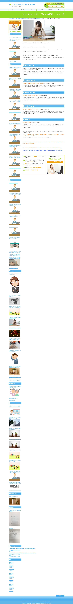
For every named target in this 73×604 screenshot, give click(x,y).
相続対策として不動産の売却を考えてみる (15, 296)
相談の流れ (23, 9)
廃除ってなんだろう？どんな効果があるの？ (15, 79)
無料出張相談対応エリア (13, 496)
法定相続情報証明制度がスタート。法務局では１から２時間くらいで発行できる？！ (15, 194)
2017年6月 (11, 570)
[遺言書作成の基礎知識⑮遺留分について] (14, 117)
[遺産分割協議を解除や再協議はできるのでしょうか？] (14, 392)
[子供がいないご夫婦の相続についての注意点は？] (14, 358)
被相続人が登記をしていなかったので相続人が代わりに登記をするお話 (15, 307)
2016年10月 (11, 577)
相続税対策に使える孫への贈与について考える (15, 461)
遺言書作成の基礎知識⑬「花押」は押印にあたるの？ (14, 135)
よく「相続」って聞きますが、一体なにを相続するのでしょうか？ (15, 255)
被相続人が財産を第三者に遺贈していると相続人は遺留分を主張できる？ (15, 380)
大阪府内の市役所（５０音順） (15, 556)
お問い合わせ (59, 9)
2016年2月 (11, 584)
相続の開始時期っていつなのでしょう (15, 328)
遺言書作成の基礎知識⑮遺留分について (15, 112)
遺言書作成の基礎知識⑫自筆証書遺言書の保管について (15, 146)
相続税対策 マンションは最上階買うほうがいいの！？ (15, 418)
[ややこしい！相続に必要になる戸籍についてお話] (14, 322)
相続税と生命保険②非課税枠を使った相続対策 (15, 429)
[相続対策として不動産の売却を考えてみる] (14, 301)
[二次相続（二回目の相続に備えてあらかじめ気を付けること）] (14, 477)
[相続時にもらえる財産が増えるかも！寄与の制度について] (14, 345)
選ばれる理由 (41, 9)
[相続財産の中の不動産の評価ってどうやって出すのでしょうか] (14, 486)
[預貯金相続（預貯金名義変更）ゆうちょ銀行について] (14, 244)
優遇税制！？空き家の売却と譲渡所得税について (15, 205)
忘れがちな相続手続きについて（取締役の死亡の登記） (15, 216)
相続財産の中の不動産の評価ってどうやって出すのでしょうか (15, 483)
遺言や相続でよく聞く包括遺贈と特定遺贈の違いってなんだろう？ (15, 90)
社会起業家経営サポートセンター (46, 601)
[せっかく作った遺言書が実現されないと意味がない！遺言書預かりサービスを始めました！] (14, 106)
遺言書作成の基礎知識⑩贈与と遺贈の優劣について (15, 168)
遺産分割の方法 (12, 400)
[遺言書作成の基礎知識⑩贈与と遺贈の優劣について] (14, 173)
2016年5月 (11, 580)
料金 (32, 9)
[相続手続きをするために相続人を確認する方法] (14, 285)
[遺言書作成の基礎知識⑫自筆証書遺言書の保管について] (14, 151)
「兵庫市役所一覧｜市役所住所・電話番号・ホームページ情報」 (15, 551)
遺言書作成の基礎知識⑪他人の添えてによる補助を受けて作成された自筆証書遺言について (15, 157)
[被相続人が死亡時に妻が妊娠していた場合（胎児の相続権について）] (14, 262)
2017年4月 (11, 571)
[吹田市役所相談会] (14, 56)
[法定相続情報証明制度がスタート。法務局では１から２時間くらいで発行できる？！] (14, 199)
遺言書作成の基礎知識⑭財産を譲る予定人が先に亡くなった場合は (15, 123)
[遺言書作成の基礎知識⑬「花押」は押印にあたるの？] (14, 140)
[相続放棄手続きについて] (14, 232)
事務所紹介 (50, 9)
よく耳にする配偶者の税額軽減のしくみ (15, 490)
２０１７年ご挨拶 (12, 61)
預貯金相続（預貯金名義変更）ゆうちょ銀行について (15, 238)
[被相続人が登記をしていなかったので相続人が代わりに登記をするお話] (14, 311)
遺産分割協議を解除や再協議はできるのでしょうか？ (15, 387)
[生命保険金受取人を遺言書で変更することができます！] (14, 73)
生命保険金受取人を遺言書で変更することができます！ (15, 67)
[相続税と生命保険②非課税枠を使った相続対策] (14, 433)
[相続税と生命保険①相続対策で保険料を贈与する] (14, 444)
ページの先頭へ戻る (60, 595)
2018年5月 (11, 566)
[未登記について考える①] (14, 188)
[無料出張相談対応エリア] (14, 501)
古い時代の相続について (13, 268)
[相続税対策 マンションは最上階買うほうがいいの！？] (14, 422)
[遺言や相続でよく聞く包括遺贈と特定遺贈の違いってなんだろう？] (14, 95)
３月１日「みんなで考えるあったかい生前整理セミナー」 (15, 40)
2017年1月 (11, 574)
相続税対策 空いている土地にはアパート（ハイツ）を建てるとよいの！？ (15, 406)
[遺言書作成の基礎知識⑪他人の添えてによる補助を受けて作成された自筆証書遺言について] (14, 162)
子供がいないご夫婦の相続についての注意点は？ (15, 351)
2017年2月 (11, 573)
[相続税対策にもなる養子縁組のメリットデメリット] (14, 455)
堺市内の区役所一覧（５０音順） (14, 555)
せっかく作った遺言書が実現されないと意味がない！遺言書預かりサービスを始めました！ (15, 101)
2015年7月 (11, 591)
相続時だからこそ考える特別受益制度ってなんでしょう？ (15, 367)
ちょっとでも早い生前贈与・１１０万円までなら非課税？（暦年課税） (15, 377)
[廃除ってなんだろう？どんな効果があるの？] (14, 84)
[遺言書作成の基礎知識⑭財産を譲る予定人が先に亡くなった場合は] (14, 129)
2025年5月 (11, 562)
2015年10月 (11, 588)
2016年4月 (11, 581)
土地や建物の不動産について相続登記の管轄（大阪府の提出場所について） (15, 252)
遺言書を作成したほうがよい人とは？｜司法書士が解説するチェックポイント (15, 37)
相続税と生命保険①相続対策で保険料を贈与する (15, 439)
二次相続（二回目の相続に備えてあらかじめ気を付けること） (15, 472)
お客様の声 (11, 528)
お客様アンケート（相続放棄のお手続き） (15, 511)
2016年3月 (11, 582)
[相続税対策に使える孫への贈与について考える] (14, 466)
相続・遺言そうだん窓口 (26, 601)
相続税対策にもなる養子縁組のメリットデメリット (15, 450)
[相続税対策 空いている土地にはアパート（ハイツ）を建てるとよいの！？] (14, 412)
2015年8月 (11, 589)
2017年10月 (11, 569)
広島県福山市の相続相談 (35, 601)
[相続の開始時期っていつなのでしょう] (14, 333)
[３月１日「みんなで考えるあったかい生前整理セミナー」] (14, 45)
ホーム (13, 9)
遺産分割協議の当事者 (13, 398)
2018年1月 (11, 567)
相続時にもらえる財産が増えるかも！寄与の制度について (15, 339)
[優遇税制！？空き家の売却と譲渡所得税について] (14, 210)
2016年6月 (11, 578)
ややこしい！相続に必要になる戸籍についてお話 (15, 317)
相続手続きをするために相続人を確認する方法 (15, 274)
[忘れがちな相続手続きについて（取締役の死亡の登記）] (14, 221)
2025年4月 (11, 563)
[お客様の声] (14, 536)
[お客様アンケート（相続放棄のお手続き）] (14, 519)
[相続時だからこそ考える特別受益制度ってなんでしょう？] (14, 371)
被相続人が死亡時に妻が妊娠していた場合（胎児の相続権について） (15, 258)
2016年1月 (11, 585)
